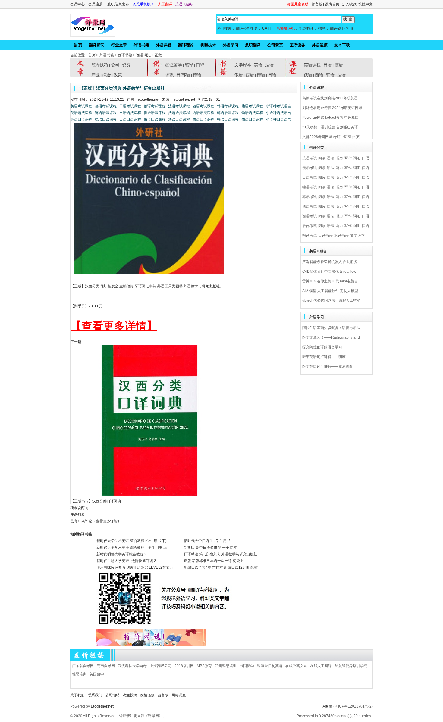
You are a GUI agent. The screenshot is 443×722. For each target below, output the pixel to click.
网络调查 (178, 695)
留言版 (163, 695)
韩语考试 (309, 197)
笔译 (189, 64)
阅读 (321, 158)
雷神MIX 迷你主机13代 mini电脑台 (330, 281)
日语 (272, 74)
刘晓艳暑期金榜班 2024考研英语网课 (332, 108)
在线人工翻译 (321, 666)
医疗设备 (297, 45)
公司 (115, 64)
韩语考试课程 (228, 106)
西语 (250, 74)
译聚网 (327, 706)
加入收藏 (349, 4)
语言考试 (309, 226)
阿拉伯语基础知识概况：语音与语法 (331, 328)
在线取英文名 (296, 666)
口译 (200, 64)
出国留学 (247, 666)
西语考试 (309, 216)
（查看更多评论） (106, 521)
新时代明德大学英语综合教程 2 (121, 554)
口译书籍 (325, 235)
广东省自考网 (83, 666)
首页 (92, 55)
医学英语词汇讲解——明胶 (324, 357)
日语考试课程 (130, 106)
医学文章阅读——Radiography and (331, 337)
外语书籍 (141, 45)
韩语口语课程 (228, 119)
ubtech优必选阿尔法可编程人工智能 (331, 300)
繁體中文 (365, 4)
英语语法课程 (81, 113)
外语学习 (230, 45)
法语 (269, 64)
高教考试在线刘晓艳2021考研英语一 (331, 98)
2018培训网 (184, 666)
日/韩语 (183, 74)
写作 (348, 158)
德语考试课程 (106, 106)
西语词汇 (143, 55)
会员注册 (95, 4)
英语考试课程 (81, 106)
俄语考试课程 (155, 106)
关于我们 (77, 695)
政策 (118, 74)
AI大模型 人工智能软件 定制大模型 (330, 291)
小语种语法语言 (278, 113)
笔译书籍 (341, 235)
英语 (258, 64)
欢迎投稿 (130, 695)
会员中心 (77, 4)
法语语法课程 (179, 113)
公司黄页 (275, 45)
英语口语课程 (81, 119)
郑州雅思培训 (226, 666)
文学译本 (242, 64)
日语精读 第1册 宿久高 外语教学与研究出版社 (220, 554)
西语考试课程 (204, 106)
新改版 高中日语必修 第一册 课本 (210, 547)
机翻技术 (208, 45)
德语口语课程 (106, 119)
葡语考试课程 (252, 106)
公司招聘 (113, 695)
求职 (169, 74)
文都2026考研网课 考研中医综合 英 (331, 137)
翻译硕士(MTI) (341, 28)
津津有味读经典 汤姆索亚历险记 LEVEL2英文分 (134, 567)
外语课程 (163, 45)
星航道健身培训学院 (351, 666)
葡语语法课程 (252, 113)
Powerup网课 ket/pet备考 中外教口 (330, 117)
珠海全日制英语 (269, 666)
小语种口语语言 (278, 119)
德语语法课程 (106, 113)
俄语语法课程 (155, 113)
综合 (106, 74)
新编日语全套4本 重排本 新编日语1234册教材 (221, 567)
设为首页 (332, 4)
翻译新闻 (97, 45)
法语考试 (309, 206)
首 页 (77, 45)
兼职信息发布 (118, 4)
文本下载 (342, 45)
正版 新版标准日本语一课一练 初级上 (213, 561)
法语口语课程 (179, 119)
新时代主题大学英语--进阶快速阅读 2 (126, 561)
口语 (365, 158)
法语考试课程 (179, 106)
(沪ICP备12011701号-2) (353, 706)
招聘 (321, 28)
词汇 (356, 158)
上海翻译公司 (160, 666)
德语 (197, 74)
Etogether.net (102, 706)
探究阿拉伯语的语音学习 (322, 347)
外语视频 (320, 45)
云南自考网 (106, 666)
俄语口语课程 (155, 119)
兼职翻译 (253, 45)
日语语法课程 (130, 113)
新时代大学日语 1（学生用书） (209, 541)
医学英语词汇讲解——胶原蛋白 (327, 366)
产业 (95, 74)
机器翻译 (306, 28)
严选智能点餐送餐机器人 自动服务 (329, 262)
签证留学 (173, 64)
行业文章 (119, 45)
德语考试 (309, 187)
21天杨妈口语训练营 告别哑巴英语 (330, 127)
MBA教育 (204, 666)
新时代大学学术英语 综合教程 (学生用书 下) (131, 541)
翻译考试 (309, 235)
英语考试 (309, 158)
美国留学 (97, 674)
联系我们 (95, 695)
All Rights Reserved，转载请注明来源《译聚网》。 (124, 716)
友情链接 (147, 695)
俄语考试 (309, 168)
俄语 (238, 74)
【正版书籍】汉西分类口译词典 (96, 501)
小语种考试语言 (278, 106)
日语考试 (309, 177)
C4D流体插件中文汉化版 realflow (329, 271)
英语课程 (312, 64)
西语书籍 (125, 55)
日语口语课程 (130, 119)
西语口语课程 (204, 119)
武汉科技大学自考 (132, 666)
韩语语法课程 (228, 113)
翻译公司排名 (247, 28)
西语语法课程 (204, 113)
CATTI (267, 28)
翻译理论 (186, 45)
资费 (126, 64)
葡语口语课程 (252, 119)
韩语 (330, 74)
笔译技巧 (99, 64)
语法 (330, 158)
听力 (339, 158)
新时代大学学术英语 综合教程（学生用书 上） (133, 547)
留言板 (316, 4)
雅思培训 (79, 674)
